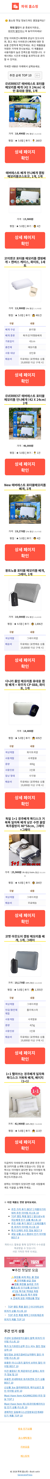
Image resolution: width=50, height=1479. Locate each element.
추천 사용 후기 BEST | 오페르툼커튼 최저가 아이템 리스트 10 (28, 1225)
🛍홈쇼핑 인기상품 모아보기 (25, 1287)
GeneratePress (25, 1474)
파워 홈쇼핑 (29, 6)
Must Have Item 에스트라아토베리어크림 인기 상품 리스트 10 (24, 1405)
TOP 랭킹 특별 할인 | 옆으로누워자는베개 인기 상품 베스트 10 (28, 1218)
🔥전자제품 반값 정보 (25, 1280)
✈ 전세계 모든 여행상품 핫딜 (25, 1298)
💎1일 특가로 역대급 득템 (25, 1291)
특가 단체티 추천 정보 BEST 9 (26, 1230)
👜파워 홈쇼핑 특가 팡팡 (25, 1294)
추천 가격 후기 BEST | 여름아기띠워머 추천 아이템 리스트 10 (28, 1210)
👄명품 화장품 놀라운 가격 (25, 1284)
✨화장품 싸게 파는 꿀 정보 (25, 1277)
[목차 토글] (36, 75)
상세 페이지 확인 (25, 155)
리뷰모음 (25, 1446)
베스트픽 (25, 1456)
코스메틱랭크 (25, 1437)
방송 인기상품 (25, 1428)
